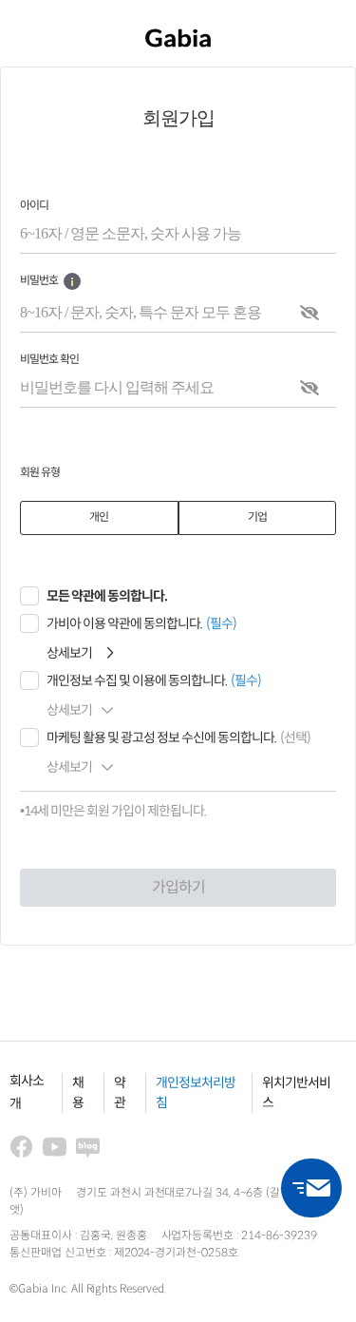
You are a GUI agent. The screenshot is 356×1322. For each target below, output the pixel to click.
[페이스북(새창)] (21, 1147)
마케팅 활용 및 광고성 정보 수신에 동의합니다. (161, 738)
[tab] (99, 518)
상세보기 (69, 653)
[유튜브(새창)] (54, 1147)
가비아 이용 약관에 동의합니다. (124, 624)
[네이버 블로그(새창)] (88, 1147)
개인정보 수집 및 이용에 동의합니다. (137, 681)
